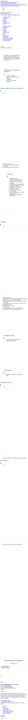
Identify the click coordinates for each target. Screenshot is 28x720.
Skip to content (4, 1)
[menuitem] (3, 7)
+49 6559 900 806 (4, 2)
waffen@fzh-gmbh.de (12, 2)
